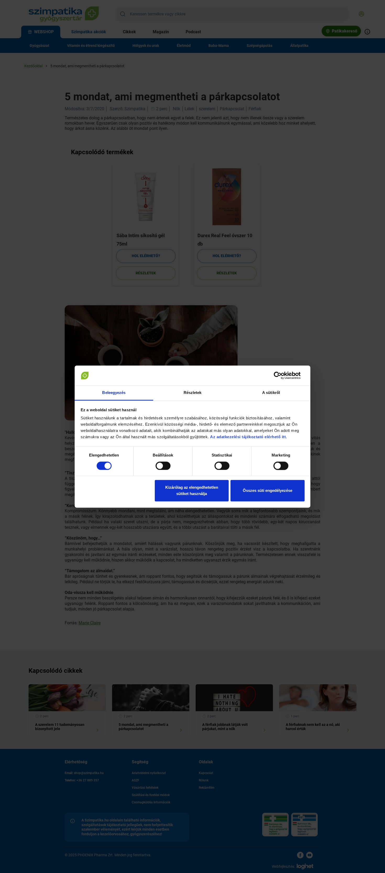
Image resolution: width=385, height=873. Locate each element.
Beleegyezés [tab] (113, 393)
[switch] (163, 465)
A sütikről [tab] (271, 393)
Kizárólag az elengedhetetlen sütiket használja (191, 490)
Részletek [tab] (193, 393)
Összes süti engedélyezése (267, 490)
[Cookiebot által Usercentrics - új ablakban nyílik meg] (282, 375)
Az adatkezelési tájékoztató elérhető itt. (249, 437)
